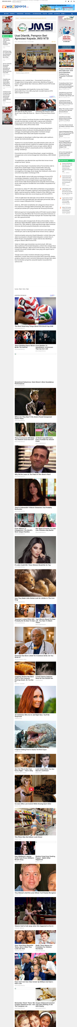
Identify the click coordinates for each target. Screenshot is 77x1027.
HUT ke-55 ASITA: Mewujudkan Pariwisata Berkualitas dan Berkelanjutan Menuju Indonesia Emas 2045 (7, 68)
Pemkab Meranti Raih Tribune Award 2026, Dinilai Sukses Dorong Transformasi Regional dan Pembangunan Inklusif (66, 85)
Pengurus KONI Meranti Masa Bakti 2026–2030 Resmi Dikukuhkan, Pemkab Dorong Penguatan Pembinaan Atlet (66, 73)
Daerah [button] (12, 13)
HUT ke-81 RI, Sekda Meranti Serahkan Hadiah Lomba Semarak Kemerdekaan (65, 153)
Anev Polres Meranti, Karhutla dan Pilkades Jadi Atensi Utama (66, 125)
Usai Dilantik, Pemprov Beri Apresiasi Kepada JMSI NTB (33, 18)
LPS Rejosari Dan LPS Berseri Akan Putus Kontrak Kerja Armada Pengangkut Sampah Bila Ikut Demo (7, 96)
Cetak (54, 41)
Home (7, 13)
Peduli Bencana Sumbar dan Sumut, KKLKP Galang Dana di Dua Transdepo (6, 82)
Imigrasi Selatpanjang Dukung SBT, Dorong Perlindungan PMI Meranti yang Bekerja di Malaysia (66, 134)
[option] (31, 1)
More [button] (63, 13)
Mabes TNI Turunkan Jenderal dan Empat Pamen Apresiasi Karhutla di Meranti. (66, 110)
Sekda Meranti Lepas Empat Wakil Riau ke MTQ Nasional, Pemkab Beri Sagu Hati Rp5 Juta (66, 94)
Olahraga (57, 13)
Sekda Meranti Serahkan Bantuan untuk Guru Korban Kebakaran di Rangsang (30, 1)
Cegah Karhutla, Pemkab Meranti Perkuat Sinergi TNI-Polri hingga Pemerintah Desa (66, 102)
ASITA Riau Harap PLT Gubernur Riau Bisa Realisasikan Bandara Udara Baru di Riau (7, 54)
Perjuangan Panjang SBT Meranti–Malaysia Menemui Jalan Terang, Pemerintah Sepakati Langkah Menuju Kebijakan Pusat (65, 144)
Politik (45, 13)
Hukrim (50, 13)
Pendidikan (20, 13)
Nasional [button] (28, 13)
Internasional (37, 13)
